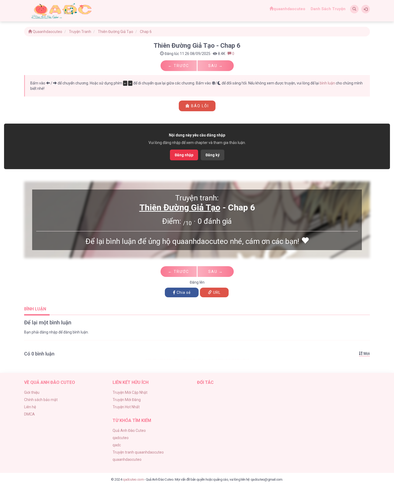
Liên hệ (30, 407)
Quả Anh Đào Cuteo (129, 430)
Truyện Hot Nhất (126, 407)
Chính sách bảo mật (41, 400)
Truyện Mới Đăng (127, 400)
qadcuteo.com (133, 479)
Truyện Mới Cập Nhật (130, 392)
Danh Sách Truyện (328, 8)
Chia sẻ (183, 292)
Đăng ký (213, 155)
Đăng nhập (184, 155)
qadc (117, 445)
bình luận (327, 83)
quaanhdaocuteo (289, 8)
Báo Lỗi (199, 106)
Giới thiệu (31, 392)
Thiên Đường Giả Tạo (179, 207)
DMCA (29, 414)
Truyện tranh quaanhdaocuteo (138, 452)
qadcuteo (121, 438)
